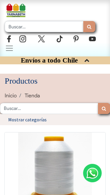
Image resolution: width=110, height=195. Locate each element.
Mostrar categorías (27, 119)
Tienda (32, 95)
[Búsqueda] (89, 26)
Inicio (11, 95)
